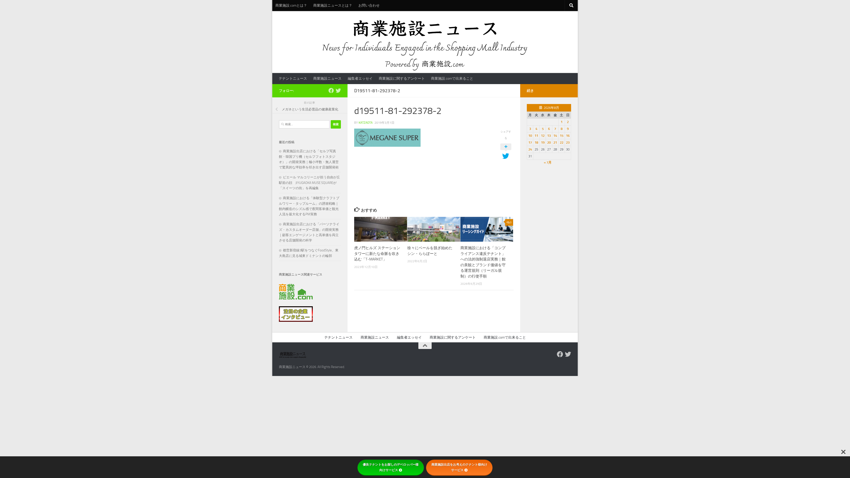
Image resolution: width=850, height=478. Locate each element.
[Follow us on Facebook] (331, 90)
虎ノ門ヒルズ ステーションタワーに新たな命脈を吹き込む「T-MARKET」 (377, 253)
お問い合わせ (369, 5)
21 (555, 143)
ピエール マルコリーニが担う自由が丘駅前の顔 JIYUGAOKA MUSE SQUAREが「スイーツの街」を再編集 (309, 182)
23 (568, 143)
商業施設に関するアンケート (402, 78)
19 (543, 143)
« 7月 (548, 162)
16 (568, 136)
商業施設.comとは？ (291, 5)
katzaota (366, 123)
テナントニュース (293, 78)
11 (536, 136)
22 (561, 143)
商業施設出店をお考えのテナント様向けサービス (459, 467)
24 (530, 149)
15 (561, 136)
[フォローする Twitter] (338, 90)
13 (549, 136)
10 (530, 136)
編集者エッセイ (360, 78)
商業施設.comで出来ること (452, 78)
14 (555, 136)
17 (530, 143)
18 (536, 143)
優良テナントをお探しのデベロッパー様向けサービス (391, 467)
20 (549, 143)
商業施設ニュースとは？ (332, 5)
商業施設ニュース (327, 78)
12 (543, 136)
